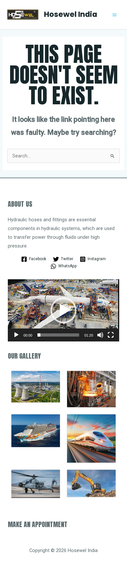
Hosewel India (70, 14)
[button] (63, 310)
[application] (63, 310)
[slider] (58, 335)
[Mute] (100, 335)
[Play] (16, 335)
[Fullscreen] (110, 335)
